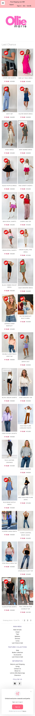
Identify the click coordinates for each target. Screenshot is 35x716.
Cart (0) (29, 6)
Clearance (17, 675)
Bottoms (17, 636)
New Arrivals (17, 630)
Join (24, 6)
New (17, 650)
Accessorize (17, 655)
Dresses (17, 638)
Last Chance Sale (17, 643)
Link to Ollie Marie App (17, 673)
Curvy (17, 641)
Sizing (17, 666)
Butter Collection (17, 652)
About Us (17, 671)
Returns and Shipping (17, 664)
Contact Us (17, 669)
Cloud (17, 632)
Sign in (19, 6)
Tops (17, 634)
